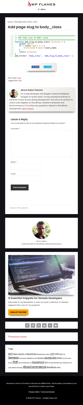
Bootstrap (31, 354)
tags (61, 362)
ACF (10, 353)
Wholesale (20, 367)
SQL (31, 362)
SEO (28, 362)
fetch (61, 354)
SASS (24, 362)
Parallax (10, 362)
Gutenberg (30, 358)
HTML (35, 358)
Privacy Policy (34, 392)
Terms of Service (48, 392)
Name (14, 162)
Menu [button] (43, 9)
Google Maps (22, 358)
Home (10, 22)
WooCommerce (34, 367)
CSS (57, 353)
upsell (9, 367)
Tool (71, 362)
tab (49, 362)
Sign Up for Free (18, 312)
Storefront (38, 362)
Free (19, 78)
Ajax (15, 354)
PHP (20, 80)
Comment (15, 128)
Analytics (20, 354)
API (25, 354)
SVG (46, 362)
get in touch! (28, 108)
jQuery (59, 358)
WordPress (51, 367)
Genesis (13, 357)
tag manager (55, 362)
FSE (64, 354)
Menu (69, 358)
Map (66, 358)
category (47, 354)
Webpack (14, 367)
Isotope (40, 358)
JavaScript (50, 357)
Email (13, 174)
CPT (52, 353)
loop (64, 358)
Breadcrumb (40, 354)
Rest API (20, 362)
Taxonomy (66, 362)
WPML (59, 367)
